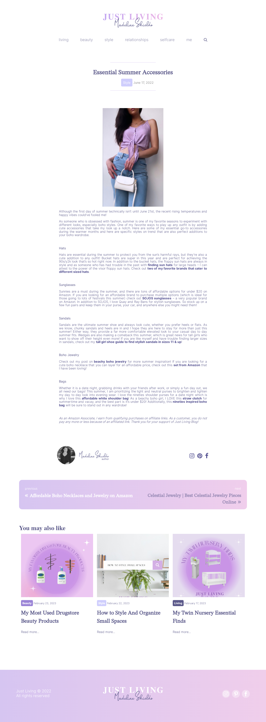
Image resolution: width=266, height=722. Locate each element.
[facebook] (246, 694)
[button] (205, 40)
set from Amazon (187, 365)
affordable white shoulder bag (105, 398)
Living (178, 603)
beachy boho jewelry (110, 361)
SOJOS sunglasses (156, 298)
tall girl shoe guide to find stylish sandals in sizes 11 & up (138, 342)
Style (126, 83)
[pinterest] (236, 694)
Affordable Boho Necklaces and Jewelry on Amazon (81, 496)
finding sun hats (160, 265)
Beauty (27, 603)
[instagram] (226, 694)
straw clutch (192, 398)
